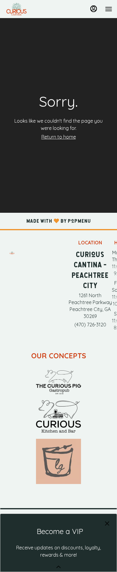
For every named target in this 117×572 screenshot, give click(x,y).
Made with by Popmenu (45, 221)
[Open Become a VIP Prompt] (58, 566)
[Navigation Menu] (108, 9)
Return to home (58, 137)
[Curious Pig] (58, 382)
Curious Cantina (12, 252)
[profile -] (93, 8)
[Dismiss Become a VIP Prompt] (107, 523)
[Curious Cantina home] (32, 9)
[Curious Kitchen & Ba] (58, 416)
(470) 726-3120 (90, 325)
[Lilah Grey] (58, 461)
